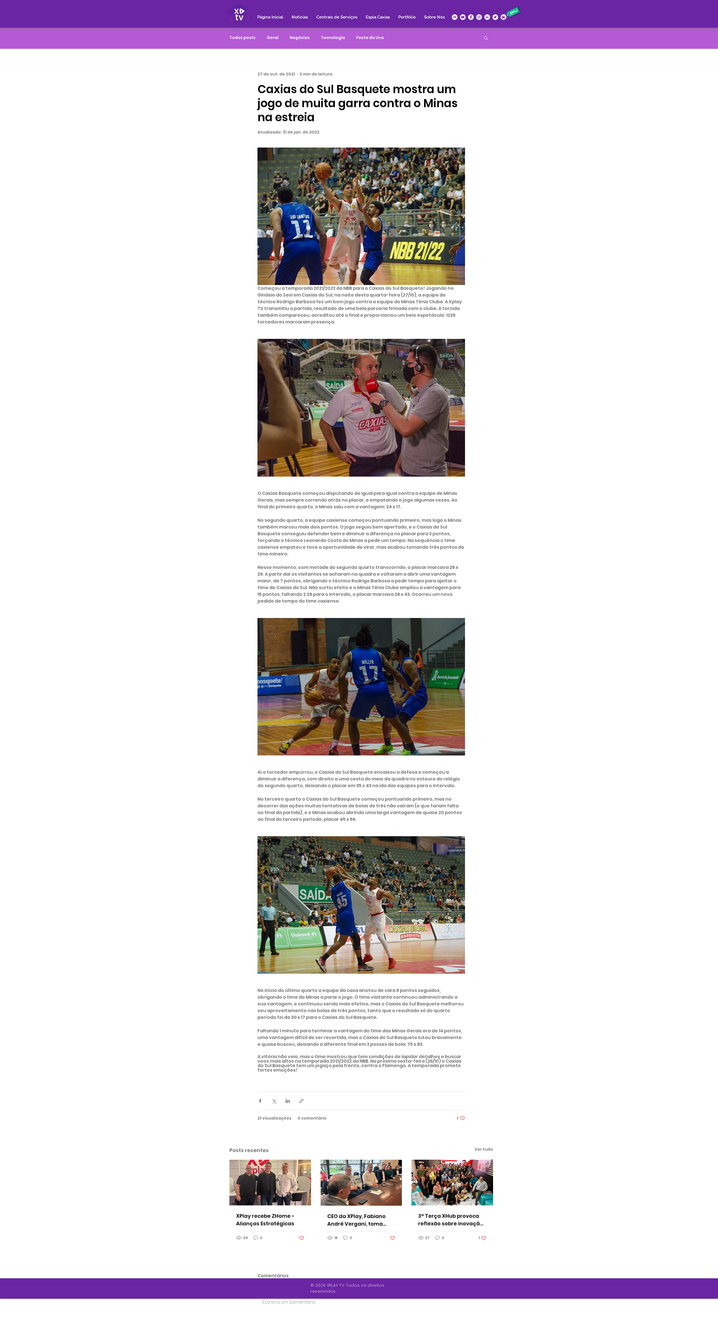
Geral (273, 37)
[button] (486, 37)
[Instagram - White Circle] (479, 17)
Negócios (300, 37)
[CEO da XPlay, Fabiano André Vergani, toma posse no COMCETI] (361, 1183)
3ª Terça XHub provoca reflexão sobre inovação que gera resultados (450, 1219)
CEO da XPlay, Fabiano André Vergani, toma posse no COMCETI (356, 1220)
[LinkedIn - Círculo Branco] (487, 17)
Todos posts (242, 37)
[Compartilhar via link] (301, 1101)
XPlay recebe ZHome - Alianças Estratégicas (265, 1219)
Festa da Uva (370, 37)
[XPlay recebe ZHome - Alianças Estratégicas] (270, 1182)
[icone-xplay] (454, 17)
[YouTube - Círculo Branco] (463, 17)
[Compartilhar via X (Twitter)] (274, 1101)
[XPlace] (503, 17)
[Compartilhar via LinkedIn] (287, 1101)
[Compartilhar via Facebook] (260, 1101)
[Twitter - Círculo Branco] (495, 17)
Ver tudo (484, 1149)
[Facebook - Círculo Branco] (471, 17)
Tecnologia (333, 37)
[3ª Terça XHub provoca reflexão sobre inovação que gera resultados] (452, 1182)
